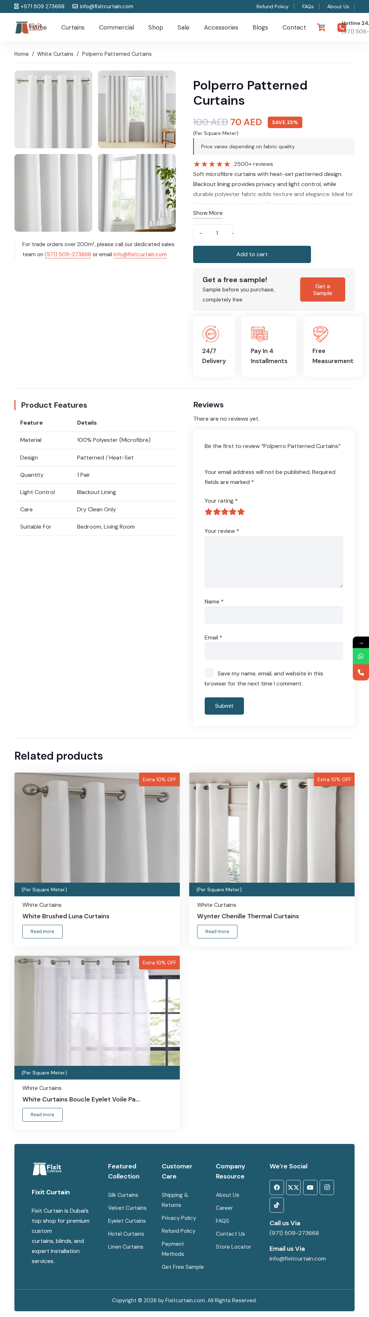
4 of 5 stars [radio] (233, 511)
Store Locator (233, 1246)
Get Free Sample (183, 1267)
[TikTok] (277, 1205)
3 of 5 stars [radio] (225, 511)
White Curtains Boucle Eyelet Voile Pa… (81, 1099)
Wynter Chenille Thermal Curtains (248, 916)
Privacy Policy (179, 1218)
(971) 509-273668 (68, 254)
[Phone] (361, 672)
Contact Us (231, 1233)
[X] (293, 1187)
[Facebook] (277, 1187)
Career (224, 1208)
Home (21, 54)
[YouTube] (310, 1187)
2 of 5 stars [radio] (217, 511)
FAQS (222, 1221)
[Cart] (321, 27)
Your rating (221, 500)
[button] (88, 27)
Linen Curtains (125, 1246)
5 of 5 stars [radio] (241, 511)
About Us (227, 1195)
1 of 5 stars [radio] (209, 511)
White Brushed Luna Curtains (66, 916)
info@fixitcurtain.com (140, 254)
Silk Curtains (123, 1195)
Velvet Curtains (127, 1208)
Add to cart (252, 254)
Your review (222, 531)
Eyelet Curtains (127, 1221)
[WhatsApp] (361, 656)
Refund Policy (178, 1231)
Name (214, 601)
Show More (208, 213)
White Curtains (55, 54)
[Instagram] (327, 1187)
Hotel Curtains (126, 1233)
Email (213, 637)
